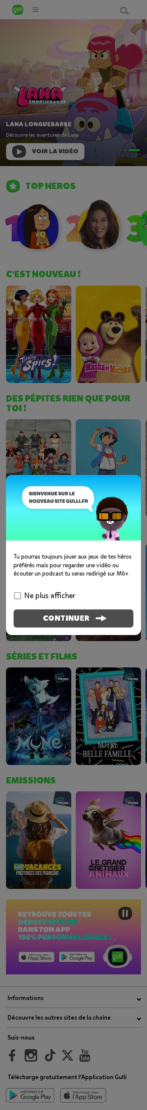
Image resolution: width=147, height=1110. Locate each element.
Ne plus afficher (49, 596)
